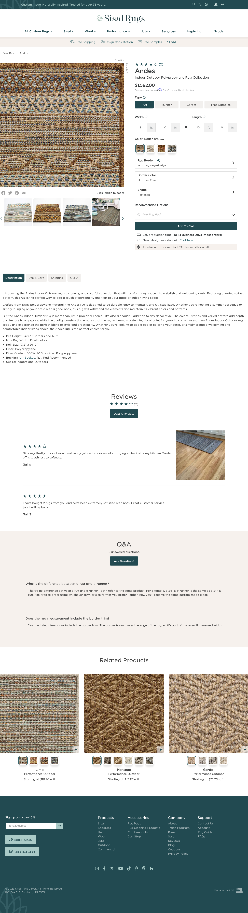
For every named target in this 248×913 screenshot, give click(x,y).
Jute (101, 840)
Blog (171, 845)
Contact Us (206, 823)
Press (171, 832)
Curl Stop (134, 836)
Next (123, 218)
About (172, 823)
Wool (101, 836)
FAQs (201, 836)
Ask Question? (124, 561)
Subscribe (59, 826)
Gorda (208, 769)
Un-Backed (27, 357)
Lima (40, 769)
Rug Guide (205, 832)
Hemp (102, 832)
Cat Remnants (138, 832)
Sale (171, 836)
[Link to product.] (39, 713)
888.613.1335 (200, 5)
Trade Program (179, 827)
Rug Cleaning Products (144, 827)
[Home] (120, 19)
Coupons (174, 849)
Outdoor (104, 845)
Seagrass (104, 827)
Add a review (124, 413)
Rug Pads (134, 823)
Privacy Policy (178, 853)
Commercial (106, 849)
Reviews (174, 840)
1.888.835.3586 (207, 5)
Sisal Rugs (9, 52)
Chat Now (187, 240)
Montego (124, 769)
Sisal (101, 823)
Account (204, 827)
